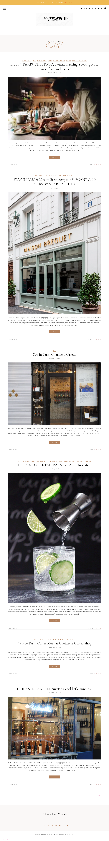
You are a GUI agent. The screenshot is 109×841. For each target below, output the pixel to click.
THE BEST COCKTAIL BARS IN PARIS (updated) (54, 465)
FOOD (34, 60)
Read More (55, 157)
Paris (50, 60)
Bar (19, 461)
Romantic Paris (68, 175)
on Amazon (68, 2)
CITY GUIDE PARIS (37, 461)
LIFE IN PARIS (42, 60)
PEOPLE (68, 60)
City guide (26, 461)
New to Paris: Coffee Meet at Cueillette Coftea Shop (54, 643)
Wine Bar (88, 461)
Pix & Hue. (70, 835)
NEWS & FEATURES (56, 461)
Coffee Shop (26, 60)
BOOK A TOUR (5, 840)
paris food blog (59, 60)
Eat (25, 685)
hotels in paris (51, 175)
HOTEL (41, 175)
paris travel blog (68, 685)
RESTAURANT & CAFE (79, 60)
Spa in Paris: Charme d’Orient (54, 354)
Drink (46, 461)
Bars (16, 685)
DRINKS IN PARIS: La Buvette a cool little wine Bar (54, 689)
